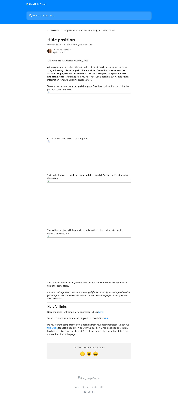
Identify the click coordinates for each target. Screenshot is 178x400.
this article (52, 327)
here (100, 312)
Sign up (85, 387)
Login (94, 387)
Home (76, 387)
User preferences (70, 30)
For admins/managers (90, 30)
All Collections (53, 30)
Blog (102, 387)
